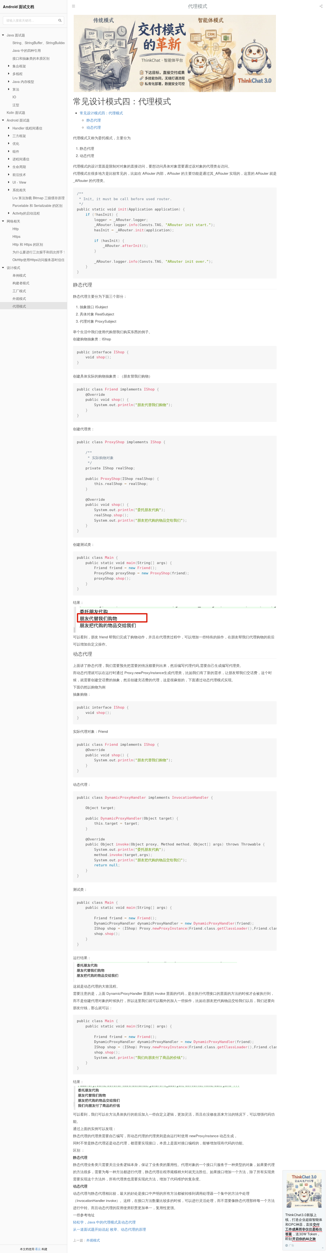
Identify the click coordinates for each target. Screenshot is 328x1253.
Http (15, 228)
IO (14, 96)
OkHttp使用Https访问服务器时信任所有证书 (45, 259)
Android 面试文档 (18, 6)
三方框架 (19, 135)
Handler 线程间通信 (27, 128)
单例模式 (19, 275)
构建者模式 (20, 282)
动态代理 (93, 127)
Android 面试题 (18, 120)
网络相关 (13, 221)
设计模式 (13, 267)
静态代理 (93, 119)
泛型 (15, 104)
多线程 (17, 73)
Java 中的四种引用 (26, 50)
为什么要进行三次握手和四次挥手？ (39, 252)
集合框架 (19, 66)
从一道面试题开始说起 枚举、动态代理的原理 (109, 1229)
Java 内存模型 (23, 81)
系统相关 (19, 189)
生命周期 (19, 166)
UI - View (19, 182)
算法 (15, 89)
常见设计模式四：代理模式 (101, 112)
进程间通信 (20, 159)
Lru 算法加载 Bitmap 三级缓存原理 (38, 197)
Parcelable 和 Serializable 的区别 (37, 205)
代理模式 (19, 306)
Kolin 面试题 (16, 112)
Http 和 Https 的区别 (27, 244)
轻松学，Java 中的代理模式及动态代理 (104, 1221)
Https (16, 236)
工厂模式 (19, 290)
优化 (15, 143)
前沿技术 (19, 174)
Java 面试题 (16, 35)
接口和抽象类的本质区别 (30, 58)
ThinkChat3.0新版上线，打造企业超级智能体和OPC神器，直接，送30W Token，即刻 (303, 1227)
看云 (38, 1249)
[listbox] (321, 6)
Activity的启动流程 (26, 213)
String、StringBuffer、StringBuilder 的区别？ (46, 42)
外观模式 (19, 298)
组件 (15, 151)
